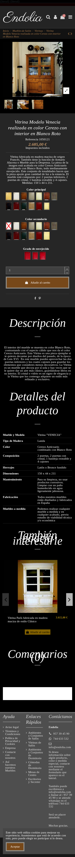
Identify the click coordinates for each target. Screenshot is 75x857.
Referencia (31, 139)
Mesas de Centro (33, 774)
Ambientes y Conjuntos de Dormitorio (35, 754)
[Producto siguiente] (71, 33)
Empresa (10, 748)
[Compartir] (35, 298)
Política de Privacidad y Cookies (12, 741)
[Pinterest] (40, 298)
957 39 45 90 (61, 733)
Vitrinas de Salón (34, 744)
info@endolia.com (60, 747)
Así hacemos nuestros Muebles (10, 766)
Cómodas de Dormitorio (35, 765)
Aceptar (15, 846)
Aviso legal (12, 727)
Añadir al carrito (40, 282)
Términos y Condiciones (12, 733)
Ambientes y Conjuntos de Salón (35, 735)
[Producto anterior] (69, 33)
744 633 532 (61, 738)
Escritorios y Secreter (34, 780)
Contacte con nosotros (10, 755)
